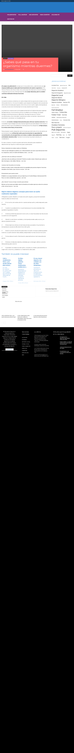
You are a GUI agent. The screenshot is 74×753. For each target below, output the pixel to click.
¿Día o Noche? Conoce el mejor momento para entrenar (15, 182)
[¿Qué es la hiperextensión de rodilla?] (56, 348)
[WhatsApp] (13, 291)
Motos (61, 120)
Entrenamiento (64, 105)
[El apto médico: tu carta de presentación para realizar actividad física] (56, 343)
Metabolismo (4, 293)
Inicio (3, 23)
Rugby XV (53, 134)
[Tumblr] (27, 291)
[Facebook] (17, 291)
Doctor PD (10, 19)
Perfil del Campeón (67, 127)
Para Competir (44, 14)
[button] (66, 14)
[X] (10, 291)
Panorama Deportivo (9, 69)
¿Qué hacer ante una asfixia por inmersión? (12, 156)
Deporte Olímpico (58, 100)
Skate (64, 134)
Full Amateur (22, 14)
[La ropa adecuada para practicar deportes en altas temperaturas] (40, 309)
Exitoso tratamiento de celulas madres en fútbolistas (14, 148)
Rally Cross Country (56, 132)
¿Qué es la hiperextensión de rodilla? (66, 348)
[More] (33, 291)
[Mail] (52, 294)
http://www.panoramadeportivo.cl (52, 290)
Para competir (5, 295)
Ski (66, 134)
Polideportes (11, 14)
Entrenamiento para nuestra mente (10, 173)
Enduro (58, 105)
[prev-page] (2, 323)
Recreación (63, 132)
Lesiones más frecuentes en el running (11, 165)
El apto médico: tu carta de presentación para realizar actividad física (66, 343)
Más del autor (18, 301)
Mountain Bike (66, 120)
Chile (69, 85)
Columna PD (55, 14)
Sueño (3, 297)
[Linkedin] (20, 291)
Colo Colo (54, 88)
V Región (68, 137)
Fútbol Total (56, 114)
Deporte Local (57, 95)
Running (58, 135)
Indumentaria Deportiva (61, 117)
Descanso (4, 288)
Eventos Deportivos (55, 107)
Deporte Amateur (58, 90)
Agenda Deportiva (63, 85)
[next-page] (5, 323)
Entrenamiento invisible (5, 292)
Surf (69, 135)
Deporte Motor (57, 97)
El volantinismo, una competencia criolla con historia (65, 352)
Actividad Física (55, 85)
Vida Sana (62, 137)
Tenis (53, 137)
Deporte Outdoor (57, 102)
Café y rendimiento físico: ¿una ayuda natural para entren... (7, 262)
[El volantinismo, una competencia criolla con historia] (56, 352)
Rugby (68, 132)
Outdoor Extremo (58, 125)
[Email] (23, 291)
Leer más (30, 152)
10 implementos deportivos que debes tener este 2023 (65, 338)
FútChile (64, 115)
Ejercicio (53, 105)
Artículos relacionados (7, 301)
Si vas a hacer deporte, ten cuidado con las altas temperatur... (38, 262)
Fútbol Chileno (55, 112)
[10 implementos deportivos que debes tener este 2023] (56, 338)
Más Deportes (33, 14)
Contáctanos (9, 349)
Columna (58, 88)
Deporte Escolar (67, 93)
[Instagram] (49, 294)
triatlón (56, 137)
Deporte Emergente (57, 93)
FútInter (53, 117)
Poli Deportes (58, 130)
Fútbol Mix (63, 112)
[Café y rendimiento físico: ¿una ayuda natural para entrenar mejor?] (9, 309)
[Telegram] (30, 291)
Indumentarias (55, 120)
